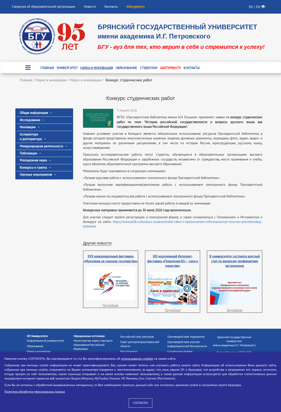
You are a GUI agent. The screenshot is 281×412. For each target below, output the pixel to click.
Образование (126, 68)
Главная (47, 68)
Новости (90, 7)
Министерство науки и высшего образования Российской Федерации (93, 345)
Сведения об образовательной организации (43, 7)
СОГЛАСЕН (140, 403)
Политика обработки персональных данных (34, 392)
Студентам (148, 68)
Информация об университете (45, 341)
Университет (67, 68)
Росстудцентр (128, 351)
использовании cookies (137, 359)
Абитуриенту (170, 68)
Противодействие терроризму (186, 337)
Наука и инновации (96, 68)
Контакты (111, 7)
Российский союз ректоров (137, 337)
